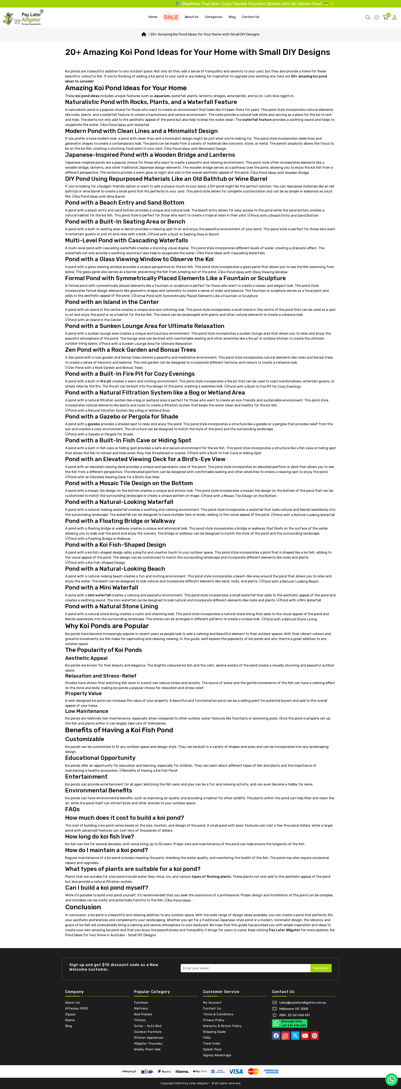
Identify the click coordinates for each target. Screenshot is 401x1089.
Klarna (70, 1020)
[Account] (394, 17)
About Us (192, 17)
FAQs (207, 1038)
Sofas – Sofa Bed (147, 1026)
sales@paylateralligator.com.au (302, 1002)
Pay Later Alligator (196, 1083)
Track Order (212, 1043)
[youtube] (305, 1035)
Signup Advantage (217, 1055)
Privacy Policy (213, 1020)
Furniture (141, 1002)
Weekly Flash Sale (147, 1049)
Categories (213, 17)
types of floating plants (211, 877)
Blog (232, 17)
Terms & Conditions (218, 1014)
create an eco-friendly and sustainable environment (261, 400)
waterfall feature (257, 120)
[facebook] (276, 1035)
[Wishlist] (376, 17)
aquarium (162, 96)
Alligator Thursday (148, 1043)
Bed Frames (143, 1014)
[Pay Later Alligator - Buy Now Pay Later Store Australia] (23, 17)
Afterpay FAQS (76, 1008)
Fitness (140, 1020)
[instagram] (286, 1035)
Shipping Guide (214, 1032)
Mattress (141, 1008)
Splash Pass (212, 1049)
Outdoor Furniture (148, 1032)
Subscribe (321, 968)
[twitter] (295, 1035)
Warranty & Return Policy (222, 1026)
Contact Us (250, 17)
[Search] (367, 17)
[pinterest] (314, 1035)
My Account (212, 1002)
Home (152, 17)
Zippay (70, 1014)
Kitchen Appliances (149, 1038)
